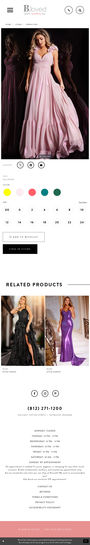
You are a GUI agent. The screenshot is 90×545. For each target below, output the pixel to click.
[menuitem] (34, 393)
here (69, 542)
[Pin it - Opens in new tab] (31, 165)
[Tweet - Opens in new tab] (20, 165)
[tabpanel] (45, 93)
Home (8, 24)
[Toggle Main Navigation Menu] (10, 10)
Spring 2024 (31, 24)
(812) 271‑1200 (45, 408)
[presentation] (23, 331)
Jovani (18, 24)
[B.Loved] (34, 10)
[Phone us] (69, 10)
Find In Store (20, 249)
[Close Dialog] (3, 541)
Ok (86, 541)
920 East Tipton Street (32, 415)
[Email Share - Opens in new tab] (41, 165)
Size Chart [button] (83, 202)
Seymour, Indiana (60, 415)
